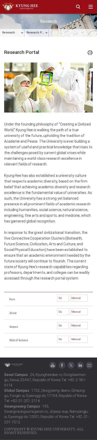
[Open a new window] (52, 365)
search (78, 7)
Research (8, 32)
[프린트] (90, 52)
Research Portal (37, 32)
